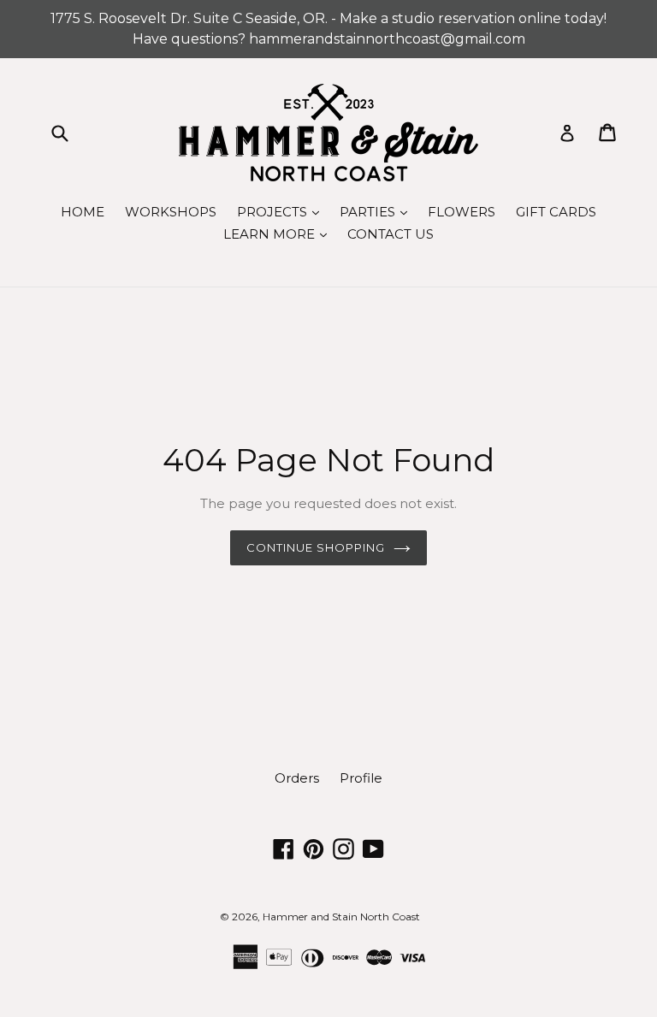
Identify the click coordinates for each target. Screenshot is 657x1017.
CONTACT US (390, 234)
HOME (82, 212)
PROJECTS (282, 211)
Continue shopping (316, 547)
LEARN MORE (279, 233)
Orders (297, 778)
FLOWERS (461, 212)
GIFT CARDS (556, 212)
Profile (361, 778)
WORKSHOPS (170, 212)
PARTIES (378, 211)
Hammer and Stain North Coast (341, 916)
